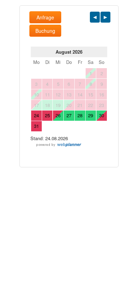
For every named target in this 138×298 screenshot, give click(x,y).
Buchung (45, 30)
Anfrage (45, 17)
